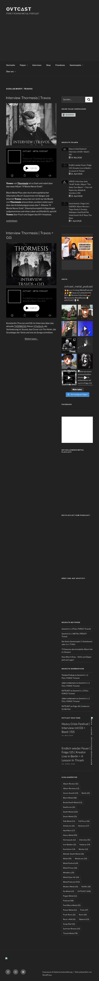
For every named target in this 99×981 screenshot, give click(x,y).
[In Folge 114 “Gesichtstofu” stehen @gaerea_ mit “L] (69, 361)
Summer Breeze (71, 929)
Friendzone (60, 65)
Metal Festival (70, 863)
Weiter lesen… (31, 339)
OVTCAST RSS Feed (71, 718)
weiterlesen (11, 221)
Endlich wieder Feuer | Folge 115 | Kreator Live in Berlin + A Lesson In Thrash (80, 168)
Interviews (36, 65)
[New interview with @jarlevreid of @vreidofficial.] (69, 344)
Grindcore (69, 826)
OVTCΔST (19, 9)
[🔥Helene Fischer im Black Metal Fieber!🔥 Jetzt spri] (85, 361)
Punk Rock (69, 914)
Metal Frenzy (70, 868)
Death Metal (70, 812)
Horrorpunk (69, 840)
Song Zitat (69, 924)
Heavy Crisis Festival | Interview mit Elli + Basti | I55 (79, 152)
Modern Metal (70, 886)
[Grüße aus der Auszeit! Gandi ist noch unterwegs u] (69, 312)
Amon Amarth (70, 793)
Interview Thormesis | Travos (28, 98)
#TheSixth (38, 326)
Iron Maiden (69, 844)
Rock (83, 914)
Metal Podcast (71, 882)
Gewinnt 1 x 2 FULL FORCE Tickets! (76, 629)
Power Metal (70, 910)
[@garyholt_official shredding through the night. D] (69, 328)
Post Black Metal (72, 905)
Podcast (68, 900)
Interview (84, 840)
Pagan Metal (70, 896)
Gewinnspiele (75, 65)
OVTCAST (84, 891)
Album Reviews (71, 788)
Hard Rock (69, 830)
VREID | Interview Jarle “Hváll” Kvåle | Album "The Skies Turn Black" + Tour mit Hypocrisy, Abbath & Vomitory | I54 (80, 187)
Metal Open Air (71, 877)
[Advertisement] (49, 34)
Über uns (10, 71)
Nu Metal (68, 891)
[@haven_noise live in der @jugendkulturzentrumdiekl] (85, 344)
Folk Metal (69, 821)
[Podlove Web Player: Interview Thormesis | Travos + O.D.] (31, 303)
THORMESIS (20, 326)
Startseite (10, 65)
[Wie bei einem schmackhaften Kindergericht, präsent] (85, 377)
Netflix (86, 886)
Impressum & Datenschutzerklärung (57, 972)
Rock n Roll (69, 919)
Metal (67, 858)
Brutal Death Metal (72, 802)
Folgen (23, 65)
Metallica (68, 872)
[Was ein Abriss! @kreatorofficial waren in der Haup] (85, 328)
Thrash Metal (70, 933)
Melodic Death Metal (73, 854)
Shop (48, 65)
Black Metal (70, 798)
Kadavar (85, 844)
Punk (84, 910)
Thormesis (22, 183)
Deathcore (69, 807)
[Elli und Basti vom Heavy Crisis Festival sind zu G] (85, 312)
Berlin (86, 793)
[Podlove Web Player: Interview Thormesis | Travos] (31, 163)
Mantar (83, 849)
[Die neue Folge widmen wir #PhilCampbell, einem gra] (69, 377)
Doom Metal (70, 816)
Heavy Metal (70, 835)
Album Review (70, 784)
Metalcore (81, 858)
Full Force (84, 821)
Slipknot (84, 919)
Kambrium (69, 849)
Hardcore (83, 826)
